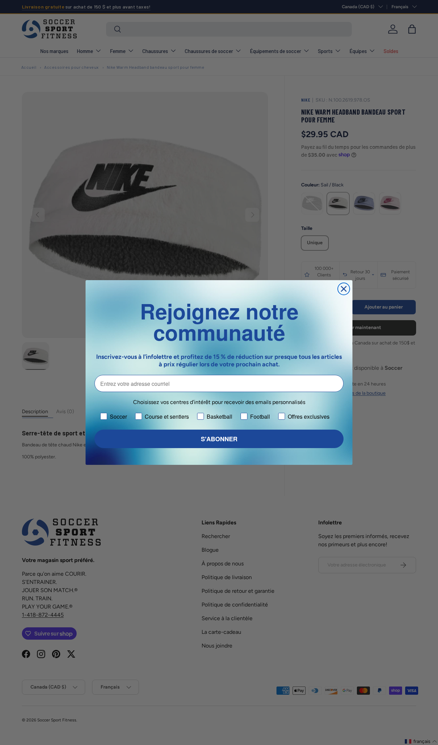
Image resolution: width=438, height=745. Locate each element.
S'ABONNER (219, 438)
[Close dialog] (344, 289)
